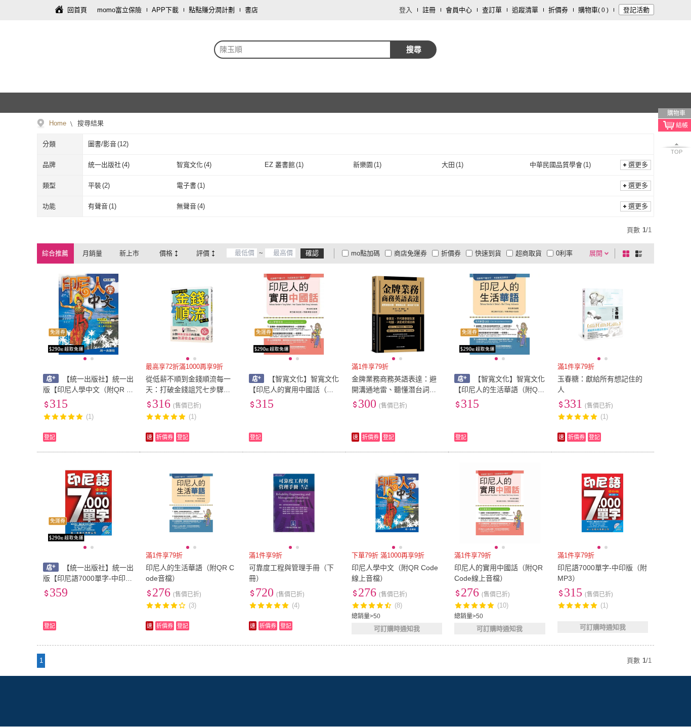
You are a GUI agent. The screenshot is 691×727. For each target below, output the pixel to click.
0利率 (564, 253)
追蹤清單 (525, 10)
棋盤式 (628, 253)
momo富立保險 (119, 10)
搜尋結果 (89, 123)
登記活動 (636, 10)
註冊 (429, 10)
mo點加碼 (365, 253)
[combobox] (302, 49)
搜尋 (413, 49)
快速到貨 (488, 253)
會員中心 (459, 10)
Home (57, 123)
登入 (405, 10)
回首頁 (77, 10)
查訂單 (492, 10)
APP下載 (165, 10)
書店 (251, 10)
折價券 (558, 10)
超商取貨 (528, 253)
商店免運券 (410, 253)
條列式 (640, 253)
